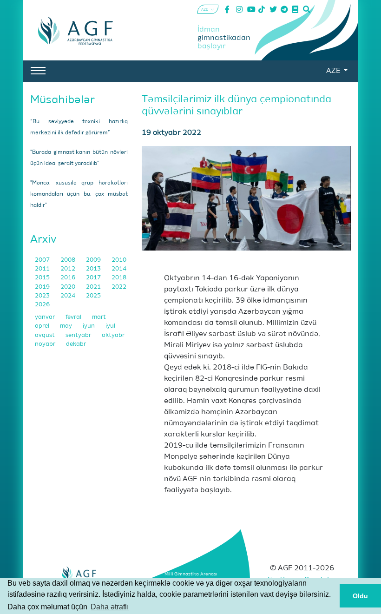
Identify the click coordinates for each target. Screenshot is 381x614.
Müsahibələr (62, 100)
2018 (119, 278)
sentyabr (79, 335)
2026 (42, 305)
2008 (68, 260)
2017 (94, 278)
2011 (43, 269)
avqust (45, 335)
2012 (68, 269)
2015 (43, 278)
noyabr (46, 344)
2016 (68, 278)
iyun (89, 326)
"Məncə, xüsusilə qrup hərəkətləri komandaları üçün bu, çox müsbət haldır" (79, 194)
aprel (43, 326)
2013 (94, 269)
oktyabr (113, 335)
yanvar (45, 317)
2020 (68, 287)
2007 (43, 260)
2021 (94, 287)
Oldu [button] (360, 596)
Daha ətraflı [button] (110, 607)
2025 (93, 296)
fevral (74, 317)
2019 (43, 287)
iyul (110, 326)
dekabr (76, 344)
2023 (43, 296)
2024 (68, 296)
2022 (119, 287)
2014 (119, 269)
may (66, 326)
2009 (94, 260)
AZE (334, 71)
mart (99, 317)
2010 (119, 260)
